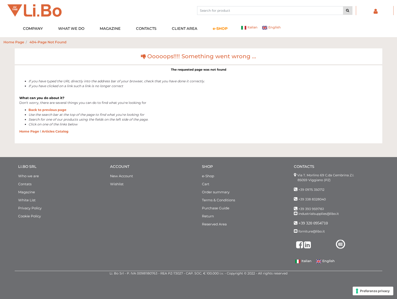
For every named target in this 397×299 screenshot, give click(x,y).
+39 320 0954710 (313, 223)
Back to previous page (47, 110)
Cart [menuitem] (205, 184)
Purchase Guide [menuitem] (215, 208)
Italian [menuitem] (252, 27)
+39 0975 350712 (311, 190)
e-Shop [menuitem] (208, 176)
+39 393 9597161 (311, 209)
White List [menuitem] (27, 200)
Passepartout (208, 296)
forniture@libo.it (311, 231)
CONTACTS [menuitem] (146, 28)
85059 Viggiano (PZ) (314, 180)
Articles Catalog (55, 131)
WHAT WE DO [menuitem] (71, 28)
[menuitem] (220, 28)
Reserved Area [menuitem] (214, 224)
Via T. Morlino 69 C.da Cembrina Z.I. (325, 175)
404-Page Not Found (47, 42)
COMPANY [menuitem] (33, 28)
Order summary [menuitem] (216, 192)
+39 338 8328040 (312, 199)
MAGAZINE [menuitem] (110, 28)
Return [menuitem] (208, 216)
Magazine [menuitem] (26, 192)
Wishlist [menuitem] (117, 184)
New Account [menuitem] (121, 176)
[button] (347, 10)
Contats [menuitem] (24, 184)
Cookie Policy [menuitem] (29, 216)
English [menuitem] (274, 27)
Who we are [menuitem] (28, 176)
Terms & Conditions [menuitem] (218, 200)
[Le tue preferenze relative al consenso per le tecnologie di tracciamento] (373, 291)
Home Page (13, 42)
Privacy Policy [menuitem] (30, 208)
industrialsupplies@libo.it (318, 214)
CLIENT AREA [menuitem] (184, 28)
